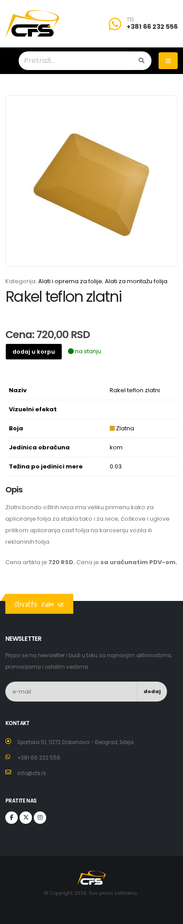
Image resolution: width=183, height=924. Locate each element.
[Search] (141, 60)
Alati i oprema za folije (70, 281)
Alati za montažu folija (136, 281)
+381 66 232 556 (152, 26)
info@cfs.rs (31, 773)
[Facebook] (11, 817)
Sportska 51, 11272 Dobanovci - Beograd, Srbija (75, 742)
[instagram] (40, 817)
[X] (26, 817)
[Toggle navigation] (168, 60)
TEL (131, 19)
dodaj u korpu (33, 351)
